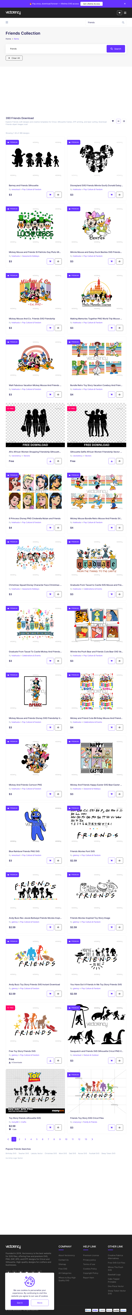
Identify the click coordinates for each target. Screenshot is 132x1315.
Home (8, 39)
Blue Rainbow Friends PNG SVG (24, 851)
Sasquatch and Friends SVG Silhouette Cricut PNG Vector (96, 1051)
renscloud (16, 189)
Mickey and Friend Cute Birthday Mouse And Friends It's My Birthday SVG (96, 718)
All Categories (65, 1273)
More (39, 1302)
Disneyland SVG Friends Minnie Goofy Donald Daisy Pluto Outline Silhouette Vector (96, 185)
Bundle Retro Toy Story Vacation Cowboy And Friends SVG (96, 385)
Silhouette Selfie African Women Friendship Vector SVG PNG (96, 451)
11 (73, 1139)
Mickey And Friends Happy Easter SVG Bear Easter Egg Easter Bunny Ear (96, 784)
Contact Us (64, 1260)
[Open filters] (113, 121)
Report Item (88, 1277)
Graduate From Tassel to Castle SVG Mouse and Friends (96, 585)
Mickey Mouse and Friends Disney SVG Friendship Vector (35, 718)
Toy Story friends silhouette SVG (25, 1118)
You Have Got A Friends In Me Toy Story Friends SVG (96, 984)
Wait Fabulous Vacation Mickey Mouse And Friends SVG (35, 385)
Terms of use (89, 1264)
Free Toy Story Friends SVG (22, 1051)
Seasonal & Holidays (30, 256)
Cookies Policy (90, 1269)
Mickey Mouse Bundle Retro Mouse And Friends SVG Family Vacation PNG (96, 518)
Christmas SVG (51, 1153)
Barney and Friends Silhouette (23, 185)
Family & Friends (90, 1122)
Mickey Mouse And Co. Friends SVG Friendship (32, 318)
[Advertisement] (66, 92)
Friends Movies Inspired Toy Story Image (90, 918)
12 (79, 1139)
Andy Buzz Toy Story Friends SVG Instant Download (34, 984)
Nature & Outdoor (91, 1055)
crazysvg (77, 1122)
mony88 (15, 1122)
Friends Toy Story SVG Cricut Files (87, 1118)
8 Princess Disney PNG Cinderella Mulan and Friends (35, 518)
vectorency (16, 456)
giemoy (76, 855)
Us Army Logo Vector (14, 1158)
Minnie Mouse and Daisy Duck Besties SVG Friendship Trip (96, 252)
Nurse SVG (82, 1153)
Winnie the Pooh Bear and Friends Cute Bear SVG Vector (96, 651)
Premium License (91, 1255)
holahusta (77, 189)
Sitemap (62, 1264)
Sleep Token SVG (108, 1153)
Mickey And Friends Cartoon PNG (25, 784)
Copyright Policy (90, 1273)
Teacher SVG (23, 1153)
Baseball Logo (114, 1274)
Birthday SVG (11, 1153)
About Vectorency (67, 1255)
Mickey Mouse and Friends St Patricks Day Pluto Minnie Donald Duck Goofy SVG (35, 252)
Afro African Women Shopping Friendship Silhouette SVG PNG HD (35, 451)
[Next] (92, 1139)
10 (66, 1139)
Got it (20, 1302)
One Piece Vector (116, 1286)
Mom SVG (63, 1153)
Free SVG (63, 1269)
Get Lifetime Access (91, 4)
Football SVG (94, 1153)
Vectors (27, 456)
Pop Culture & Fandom (31, 189)
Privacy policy (89, 1260)
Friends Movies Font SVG (82, 851)
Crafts (23, 1122)
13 (86, 1139)
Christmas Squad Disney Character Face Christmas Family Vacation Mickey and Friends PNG (35, 585)
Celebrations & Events (93, 589)
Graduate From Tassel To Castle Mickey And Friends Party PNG (35, 651)
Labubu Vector (37, 1153)
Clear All (15, 58)
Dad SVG (72, 1153)
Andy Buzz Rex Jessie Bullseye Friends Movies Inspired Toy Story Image (35, 918)
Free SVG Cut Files (116, 1262)
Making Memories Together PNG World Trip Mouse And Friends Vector (96, 318)
